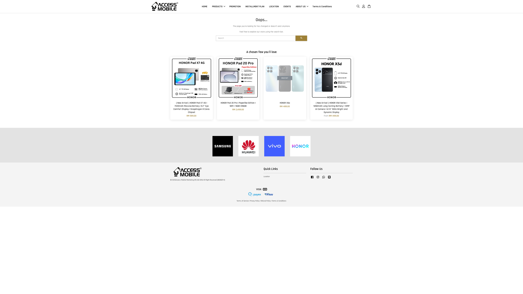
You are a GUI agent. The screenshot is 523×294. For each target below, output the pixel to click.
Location (267, 176)
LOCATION (274, 6)
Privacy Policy (255, 201)
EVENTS (287, 6)
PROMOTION (235, 6)
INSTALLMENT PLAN (254, 6)
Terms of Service (243, 201)
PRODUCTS (217, 6)
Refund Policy (266, 201)
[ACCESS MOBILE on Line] (329, 178)
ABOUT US (301, 6)
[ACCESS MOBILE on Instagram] (318, 178)
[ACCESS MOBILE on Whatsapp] (324, 178)
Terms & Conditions (322, 6)
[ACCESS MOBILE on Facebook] (312, 178)
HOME (204, 6)
